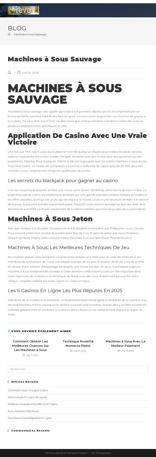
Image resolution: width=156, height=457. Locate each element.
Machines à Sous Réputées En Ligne (30, 417)
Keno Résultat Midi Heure (23, 411)
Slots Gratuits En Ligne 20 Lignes (27, 397)
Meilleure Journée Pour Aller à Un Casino (33, 404)
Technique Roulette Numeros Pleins (78, 343)
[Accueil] (9, 34)
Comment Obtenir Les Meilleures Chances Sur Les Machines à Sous (30, 346)
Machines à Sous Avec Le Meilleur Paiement (126, 343)
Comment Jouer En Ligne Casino (28, 390)
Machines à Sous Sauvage (30, 34)
